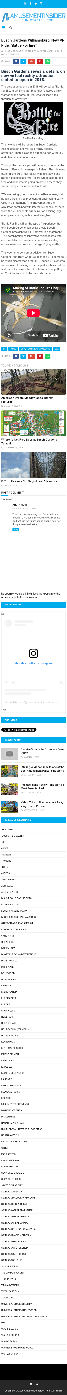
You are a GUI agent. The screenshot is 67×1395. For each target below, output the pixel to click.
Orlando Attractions (14, 1141)
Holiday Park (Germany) (15, 1029)
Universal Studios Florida (16, 1304)
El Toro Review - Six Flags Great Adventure (29, 481)
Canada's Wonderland (14, 929)
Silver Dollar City (12, 1185)
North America (10, 1135)
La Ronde (6, 1079)
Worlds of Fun (9, 1354)
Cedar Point (8, 942)
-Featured (7, 829)
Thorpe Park (8, 1279)
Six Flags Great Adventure (17, 1210)
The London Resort (12, 1272)
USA (56, 349)
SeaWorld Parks (10, 1179)
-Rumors (6, 861)
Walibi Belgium (9, 1329)
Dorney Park (8, 979)
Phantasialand (10, 1160)
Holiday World (10, 1035)
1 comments (11, 54)
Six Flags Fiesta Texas (14, 1204)
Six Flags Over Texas (13, 1254)
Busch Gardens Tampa (14, 911)
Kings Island (8, 1060)
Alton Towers (9, 892)
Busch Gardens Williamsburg (35, 349)
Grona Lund (8, 1010)
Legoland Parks (10, 1092)
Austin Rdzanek (13, 702)
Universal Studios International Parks (24, 1316)
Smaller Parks (9, 1266)
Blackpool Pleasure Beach (17, 898)
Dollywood (8, 973)
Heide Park (7, 1017)
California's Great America (17, 923)
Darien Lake (8, 948)
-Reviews (6, 854)
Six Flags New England (14, 1241)
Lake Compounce (11, 1085)
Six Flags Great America (15, 1216)
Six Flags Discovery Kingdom (18, 1198)
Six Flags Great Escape (14, 1223)
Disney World (9, 960)
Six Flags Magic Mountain (16, 1235)
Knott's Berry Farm (12, 1073)
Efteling (6, 985)
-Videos (5, 873)
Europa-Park (8, 998)
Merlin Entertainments (15, 1104)
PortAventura (9, 1166)
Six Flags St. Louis (11, 1260)
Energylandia (9, 992)
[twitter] (36, 3)
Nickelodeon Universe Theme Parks (21, 1129)
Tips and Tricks (10, 1285)
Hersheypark (8, 1023)
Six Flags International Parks (18, 1229)
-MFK (3, 842)
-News (13, 349)
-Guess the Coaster (12, 836)
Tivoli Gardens (10, 1291)
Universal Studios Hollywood (19, 1310)
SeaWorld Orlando (12, 1173)
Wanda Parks (9, 1341)
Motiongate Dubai (11, 1110)
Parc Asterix (8, 1154)
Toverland (7, 1297)
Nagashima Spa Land (13, 1123)
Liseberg (6, 1098)
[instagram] (41, 3)
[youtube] (25, 3)
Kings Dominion (10, 1054)
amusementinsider (38, 702)
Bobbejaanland (10, 904)
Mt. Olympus (8, 1116)
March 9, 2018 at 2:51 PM (24, 508)
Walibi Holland (10, 1335)
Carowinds (7, 935)
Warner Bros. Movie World (17, 1347)
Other (5, 1148)
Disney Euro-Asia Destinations (18, 954)
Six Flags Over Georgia (14, 1248)
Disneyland (7, 967)
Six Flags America (11, 1191)
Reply (15, 530)
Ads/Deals (7, 886)
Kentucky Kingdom (12, 1048)
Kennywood (8, 1041)
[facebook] (30, 3)
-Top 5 (4, 867)
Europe (5, 1004)
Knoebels (6, 1067)
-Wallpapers (8, 879)
